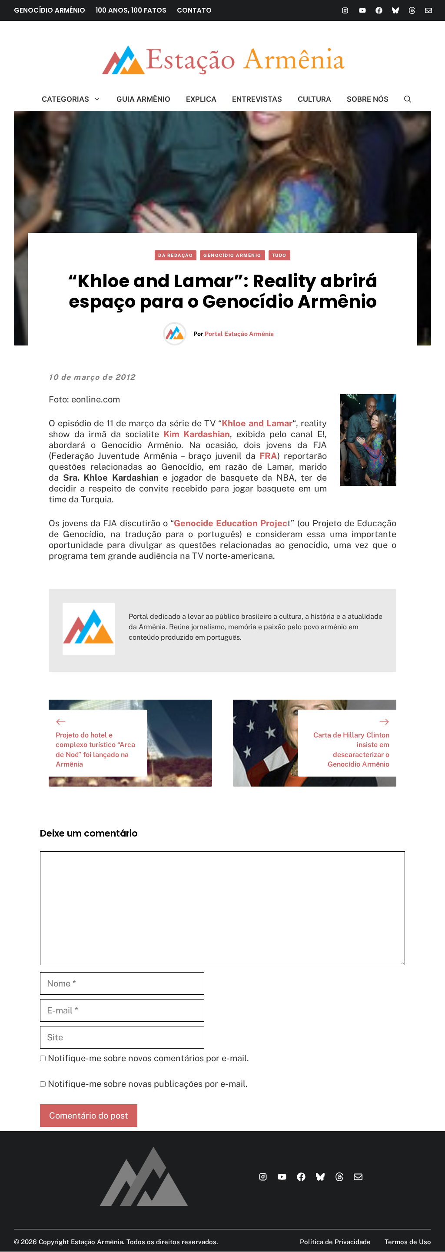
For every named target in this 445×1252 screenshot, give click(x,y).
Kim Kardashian (196, 434)
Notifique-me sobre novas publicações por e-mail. (148, 1084)
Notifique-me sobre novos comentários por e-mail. (148, 1058)
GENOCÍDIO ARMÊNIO (49, 10)
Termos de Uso (408, 1241)
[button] (404, 99)
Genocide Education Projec (230, 523)
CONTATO (194, 10)
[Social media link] (345, 10)
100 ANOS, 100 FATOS (131, 10)
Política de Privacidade (335, 1241)
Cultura (314, 99)
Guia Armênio (143, 99)
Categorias (65, 99)
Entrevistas (257, 99)
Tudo (279, 255)
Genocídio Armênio (232, 255)
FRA (266, 456)
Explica (201, 99)
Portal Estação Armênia (239, 333)
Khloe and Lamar (257, 423)
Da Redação (175, 255)
